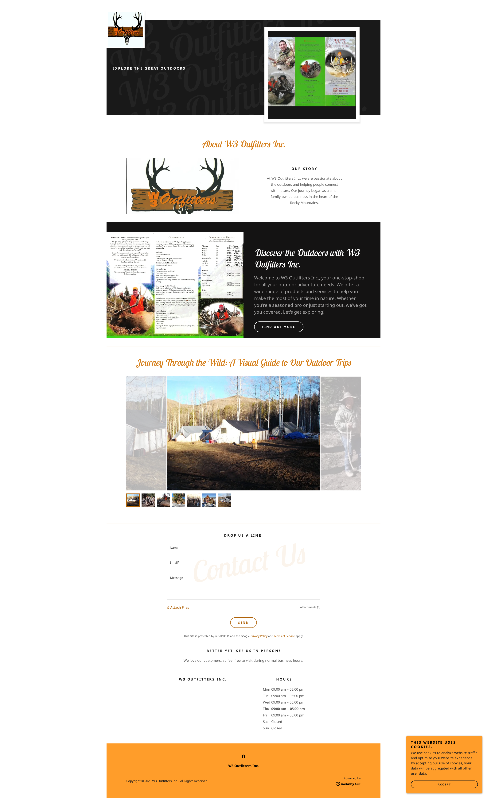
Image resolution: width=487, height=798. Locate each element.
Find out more (278, 327)
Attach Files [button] (179, 607)
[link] (126, 12)
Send (243, 622)
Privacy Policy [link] (259, 636)
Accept (444, 784)
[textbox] (243, 547)
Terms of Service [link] (284, 636)
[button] (168, 607)
